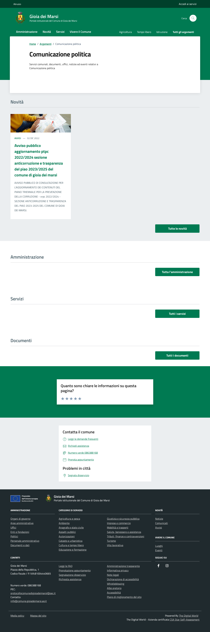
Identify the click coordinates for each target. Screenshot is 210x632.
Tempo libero (144, 32)
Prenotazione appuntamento (75, 570)
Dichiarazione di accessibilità (123, 579)
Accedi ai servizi (188, 4)
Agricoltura (125, 32)
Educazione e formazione (72, 550)
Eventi (158, 550)
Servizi (60, 31)
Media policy (17, 616)
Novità (47, 31)
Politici (14, 536)
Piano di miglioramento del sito (124, 597)
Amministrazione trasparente (123, 566)
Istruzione (162, 32)
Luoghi (159, 546)
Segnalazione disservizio (72, 575)
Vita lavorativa (115, 545)
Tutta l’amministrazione (177, 272)
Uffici (13, 527)
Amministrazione (26, 31)
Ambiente (64, 523)
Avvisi (17, 138)
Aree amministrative (21, 523)
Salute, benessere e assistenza (124, 532)
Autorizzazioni (67, 536)
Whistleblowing (115, 584)
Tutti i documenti (177, 355)
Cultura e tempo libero (71, 545)
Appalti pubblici (67, 532)
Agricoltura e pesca (69, 519)
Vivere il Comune (80, 31)
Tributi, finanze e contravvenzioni (125, 536)
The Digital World (188, 616)
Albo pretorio (114, 588)
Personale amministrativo (24, 541)
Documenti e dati (20, 545)
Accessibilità (114, 592)
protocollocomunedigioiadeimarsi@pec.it (33, 593)
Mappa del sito (38, 616)
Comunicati (161, 523)
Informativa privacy (118, 570)
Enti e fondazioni (19, 532)
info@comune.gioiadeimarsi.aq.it (28, 601)
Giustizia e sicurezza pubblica (123, 519)
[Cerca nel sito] (193, 18)
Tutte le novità (177, 228)
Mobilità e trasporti (117, 527)
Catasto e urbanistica (70, 541)
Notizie (159, 519)
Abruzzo (17, 4)
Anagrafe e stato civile (71, 527)
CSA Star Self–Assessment (185, 620)
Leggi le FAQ (66, 566)
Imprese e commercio (119, 523)
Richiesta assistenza (70, 579)
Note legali (113, 575)
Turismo (111, 541)
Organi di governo (20, 519)
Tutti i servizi (177, 313)
